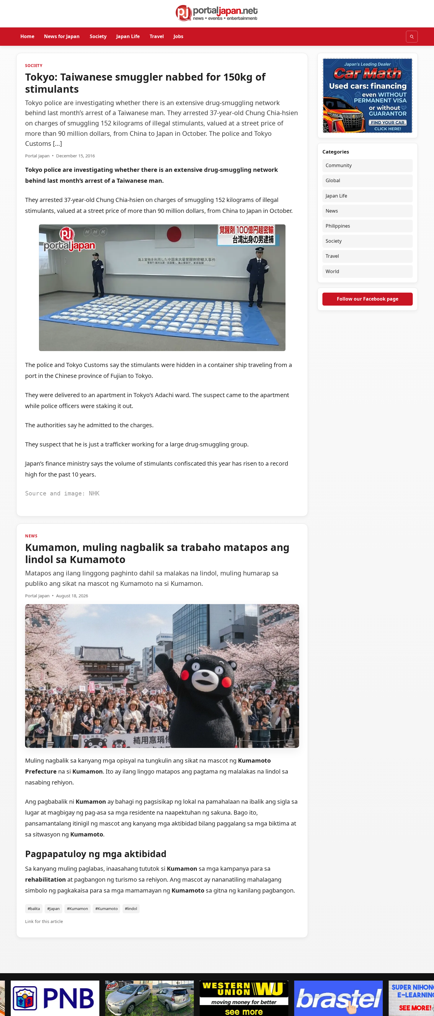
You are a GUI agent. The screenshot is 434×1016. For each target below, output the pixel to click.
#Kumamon (77, 908)
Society (98, 36)
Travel (157, 36)
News (31, 536)
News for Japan (62, 36)
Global (333, 180)
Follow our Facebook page (367, 299)
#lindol (131, 908)
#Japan (53, 908)
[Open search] (412, 37)
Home (27, 36)
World (332, 271)
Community (339, 165)
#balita (34, 908)
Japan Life (128, 36)
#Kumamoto (106, 908)
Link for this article (44, 921)
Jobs (178, 36)
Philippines (338, 226)
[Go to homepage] (217, 13)
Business (35, 957)
